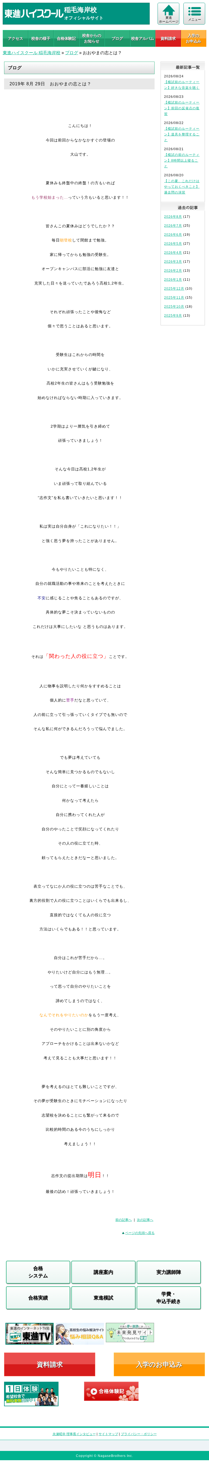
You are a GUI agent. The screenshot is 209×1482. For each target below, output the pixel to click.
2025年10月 (174, 307)
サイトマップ (108, 1434)
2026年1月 (173, 280)
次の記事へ (145, 1220)
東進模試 (103, 1297)
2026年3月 (173, 262)
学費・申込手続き (168, 1297)
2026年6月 (173, 235)
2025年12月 (174, 289)
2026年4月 (173, 253)
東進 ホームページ (169, 19)
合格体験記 (66, 38)
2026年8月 (173, 217)
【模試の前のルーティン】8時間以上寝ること (181, 160)
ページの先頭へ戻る (140, 1233)
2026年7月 (173, 226)
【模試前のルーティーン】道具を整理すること (181, 134)
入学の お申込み (193, 38)
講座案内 (103, 1272)
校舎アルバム (142, 38)
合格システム (38, 1272)
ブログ (117, 38)
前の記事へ (123, 1220)
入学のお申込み (159, 1364)
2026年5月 (173, 244)
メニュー (194, 20)
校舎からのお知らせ (91, 38)
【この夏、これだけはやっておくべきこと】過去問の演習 (181, 186)
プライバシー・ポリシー (139, 1434)
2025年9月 (173, 315)
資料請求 (168, 38)
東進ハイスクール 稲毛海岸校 (31, 52)
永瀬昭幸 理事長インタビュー (74, 1434)
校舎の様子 (40, 38)
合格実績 (38, 1297)
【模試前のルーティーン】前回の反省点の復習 (181, 108)
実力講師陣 (168, 1272)
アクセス (15, 38)
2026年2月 (173, 271)
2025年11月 (174, 298)
